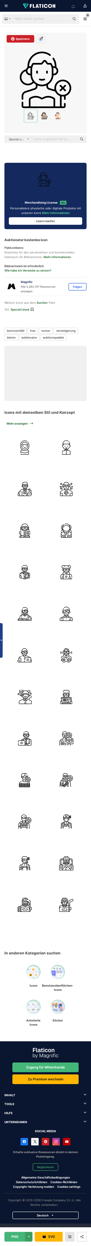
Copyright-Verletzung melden (33, 1186)
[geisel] (25, 780)
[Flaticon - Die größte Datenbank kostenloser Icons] (39, 6)
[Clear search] (64, 19)
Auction (42, 302)
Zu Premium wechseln (45, 1079)
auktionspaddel (53, 337)
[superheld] (66, 489)
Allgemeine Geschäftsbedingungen (45, 1177)
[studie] (25, 531)
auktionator (29, 337)
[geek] (66, 572)
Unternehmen (15, 1122)
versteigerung (66, 330)
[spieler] (66, 655)
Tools (9, 1104)
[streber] (25, 614)
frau (33, 330)
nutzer (45, 330)
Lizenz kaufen (45, 221)
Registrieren (45, 1167)
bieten (11, 337)
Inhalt (9, 1095)
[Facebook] (24, 1141)
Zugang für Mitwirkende (45, 1067)
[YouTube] (66, 1141)
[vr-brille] (25, 697)
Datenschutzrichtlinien (31, 1182)
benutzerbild (15, 330)
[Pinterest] (45, 1141)
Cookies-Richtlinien (63, 1182)
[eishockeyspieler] (66, 905)
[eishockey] (66, 863)
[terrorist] (66, 780)
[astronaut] (66, 531)
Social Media (45, 1131)
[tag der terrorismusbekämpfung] (66, 822)
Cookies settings (68, 1186)
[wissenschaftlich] (25, 489)
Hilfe (8, 1113)
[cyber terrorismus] (66, 739)
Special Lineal (20, 309)
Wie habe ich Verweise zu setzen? (27, 270)
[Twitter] (35, 1141)
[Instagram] (56, 1141)
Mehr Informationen (56, 213)
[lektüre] (25, 572)
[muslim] (25, 447)
